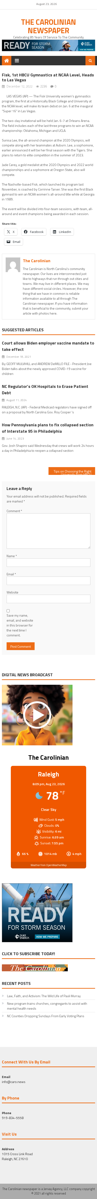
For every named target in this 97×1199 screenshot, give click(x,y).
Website (12, 592)
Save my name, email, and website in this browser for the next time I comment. (20, 625)
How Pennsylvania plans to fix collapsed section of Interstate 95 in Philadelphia (47, 428)
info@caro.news (13, 1081)
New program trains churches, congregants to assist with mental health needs (47, 1006)
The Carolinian (36, 260)
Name (12, 555)
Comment (14, 510)
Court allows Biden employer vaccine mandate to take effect (48, 346)
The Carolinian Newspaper (48, 26)
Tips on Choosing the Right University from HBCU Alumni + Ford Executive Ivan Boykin (72, 472)
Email (11, 574)
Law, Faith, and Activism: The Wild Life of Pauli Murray (44, 995)
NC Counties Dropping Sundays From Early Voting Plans (45, 1015)
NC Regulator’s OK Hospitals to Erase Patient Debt (45, 389)
